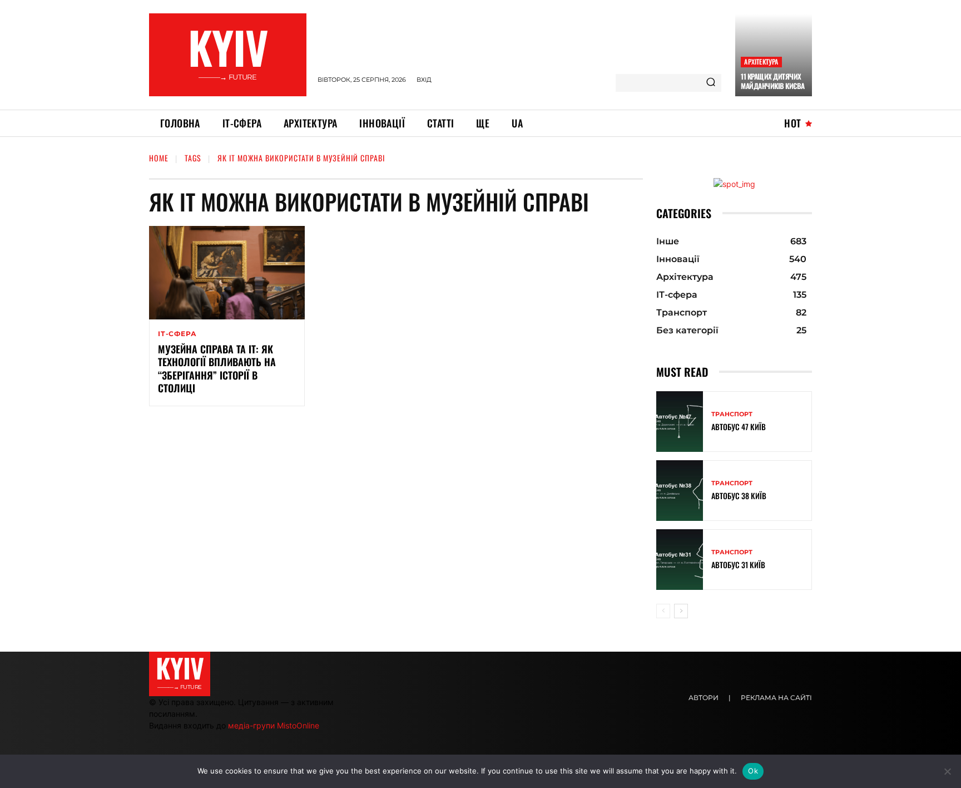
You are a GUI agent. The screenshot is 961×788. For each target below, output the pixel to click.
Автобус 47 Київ (738, 426)
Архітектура (761, 61)
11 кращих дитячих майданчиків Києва (773, 81)
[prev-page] (663, 611)
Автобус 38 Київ (738, 495)
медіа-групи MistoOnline (273, 725)
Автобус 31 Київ (738, 564)
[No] (947, 771)
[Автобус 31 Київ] (679, 559)
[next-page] (681, 611)
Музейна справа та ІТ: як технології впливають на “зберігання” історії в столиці (217, 368)
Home (159, 158)
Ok (753, 770)
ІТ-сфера (177, 334)
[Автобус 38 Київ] (679, 490)
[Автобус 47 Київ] (679, 421)
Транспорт (731, 414)
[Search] (710, 83)
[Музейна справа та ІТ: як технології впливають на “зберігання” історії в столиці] (227, 272)
